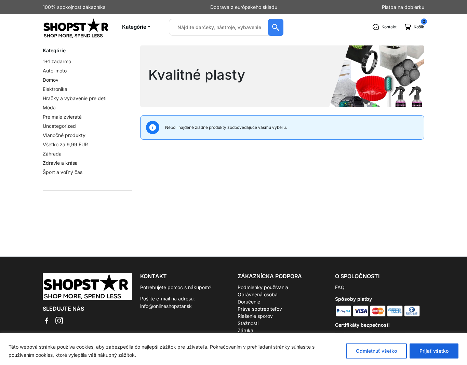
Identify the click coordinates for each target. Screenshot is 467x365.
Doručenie (249, 302)
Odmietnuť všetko (376, 351)
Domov (50, 80)
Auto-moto (55, 70)
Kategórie (134, 27)
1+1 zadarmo (57, 61)
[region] (233, 349)
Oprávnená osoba (258, 294)
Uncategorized (59, 126)
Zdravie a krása (60, 163)
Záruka (245, 330)
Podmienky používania (263, 287)
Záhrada (52, 154)
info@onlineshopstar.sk (166, 306)
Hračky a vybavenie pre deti (74, 98)
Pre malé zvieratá (62, 117)
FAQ (340, 287)
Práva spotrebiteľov (260, 309)
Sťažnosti (248, 323)
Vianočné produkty (64, 135)
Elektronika (55, 89)
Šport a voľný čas (62, 172)
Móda (49, 107)
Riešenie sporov (255, 316)
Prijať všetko (434, 351)
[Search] (275, 27)
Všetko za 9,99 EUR (65, 144)
